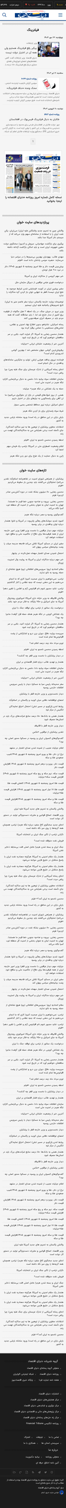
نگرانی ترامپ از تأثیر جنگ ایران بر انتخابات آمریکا (40, 834)
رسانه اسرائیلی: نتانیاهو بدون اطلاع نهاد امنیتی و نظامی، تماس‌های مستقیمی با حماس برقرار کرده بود (36, 326)
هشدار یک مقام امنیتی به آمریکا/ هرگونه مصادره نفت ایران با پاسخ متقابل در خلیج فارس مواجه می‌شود (33, 858)
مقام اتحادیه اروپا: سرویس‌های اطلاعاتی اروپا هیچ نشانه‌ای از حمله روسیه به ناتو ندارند (34, 571)
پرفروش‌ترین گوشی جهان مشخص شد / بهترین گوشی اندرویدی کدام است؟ (37, 352)
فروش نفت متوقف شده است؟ (48, 841)
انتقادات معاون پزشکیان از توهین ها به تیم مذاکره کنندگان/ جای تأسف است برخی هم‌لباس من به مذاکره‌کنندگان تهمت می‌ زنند (33, 430)
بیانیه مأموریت (33, 1457)
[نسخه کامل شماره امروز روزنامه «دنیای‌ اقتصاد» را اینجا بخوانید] (33, 172)
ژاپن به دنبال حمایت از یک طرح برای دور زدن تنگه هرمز (36, 456)
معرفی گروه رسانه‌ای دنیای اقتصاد (43, 1368)
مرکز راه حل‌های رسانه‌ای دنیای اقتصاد (41, 1417)
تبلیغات (39, 1437)
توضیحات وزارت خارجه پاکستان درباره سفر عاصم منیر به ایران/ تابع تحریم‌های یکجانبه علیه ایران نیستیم (34, 303)
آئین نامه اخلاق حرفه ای (47, 1463)
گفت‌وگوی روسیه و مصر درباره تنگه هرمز (43, 514)
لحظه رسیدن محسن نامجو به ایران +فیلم (43, 440)
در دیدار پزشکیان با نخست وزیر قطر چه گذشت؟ (40, 656)
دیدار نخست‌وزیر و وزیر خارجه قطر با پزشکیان (41, 694)
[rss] (33, 1472)
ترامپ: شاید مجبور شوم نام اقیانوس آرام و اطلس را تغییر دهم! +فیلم (33, 590)
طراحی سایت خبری (52, 1492)
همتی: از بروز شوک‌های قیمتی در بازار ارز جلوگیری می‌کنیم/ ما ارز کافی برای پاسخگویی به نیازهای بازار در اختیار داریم (34, 396)
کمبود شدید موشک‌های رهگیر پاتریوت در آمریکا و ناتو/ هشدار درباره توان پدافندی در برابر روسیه (33, 522)
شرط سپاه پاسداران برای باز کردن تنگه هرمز (43, 411)
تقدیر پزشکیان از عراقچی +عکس (47, 732)
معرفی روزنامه (52, 1457)
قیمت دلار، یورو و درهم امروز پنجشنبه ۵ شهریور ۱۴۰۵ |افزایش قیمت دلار (33, 765)
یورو (44, 4)
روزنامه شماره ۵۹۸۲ (51, 114)
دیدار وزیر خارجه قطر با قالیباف (48, 726)
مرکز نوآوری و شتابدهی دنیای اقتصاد (41, 1405)
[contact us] (20, 1472)
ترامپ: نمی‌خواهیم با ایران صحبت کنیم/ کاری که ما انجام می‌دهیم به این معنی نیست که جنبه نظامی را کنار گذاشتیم (35, 580)
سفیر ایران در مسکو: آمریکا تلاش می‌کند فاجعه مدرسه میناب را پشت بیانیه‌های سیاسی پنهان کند (33, 545)
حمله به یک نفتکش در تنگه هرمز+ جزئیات (43, 389)
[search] (4, 15)
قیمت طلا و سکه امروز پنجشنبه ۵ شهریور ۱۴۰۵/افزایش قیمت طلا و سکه (34, 801)
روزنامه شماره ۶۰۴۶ (29, 78)
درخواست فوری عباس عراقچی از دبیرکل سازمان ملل (39, 282)
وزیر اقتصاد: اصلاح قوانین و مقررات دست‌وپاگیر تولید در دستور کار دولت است (33, 817)
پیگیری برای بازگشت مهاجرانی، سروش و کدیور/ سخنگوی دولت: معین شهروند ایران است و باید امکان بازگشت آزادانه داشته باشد (33, 247)
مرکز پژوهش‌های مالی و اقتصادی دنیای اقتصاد (36, 1411)
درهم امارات (9, 4)
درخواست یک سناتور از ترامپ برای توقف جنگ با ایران (37, 608)
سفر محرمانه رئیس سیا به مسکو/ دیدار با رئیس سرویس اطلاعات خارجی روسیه (36, 686)
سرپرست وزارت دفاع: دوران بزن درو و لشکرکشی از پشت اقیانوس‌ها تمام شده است (36, 635)
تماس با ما (54, 1437)
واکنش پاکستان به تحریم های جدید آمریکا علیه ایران (38, 809)
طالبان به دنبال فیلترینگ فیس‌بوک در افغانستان (34, 119)
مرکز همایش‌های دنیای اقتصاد (44, 1399)
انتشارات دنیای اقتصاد (49, 1394)
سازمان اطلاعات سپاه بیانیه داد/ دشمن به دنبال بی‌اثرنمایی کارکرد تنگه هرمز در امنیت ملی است (33, 381)
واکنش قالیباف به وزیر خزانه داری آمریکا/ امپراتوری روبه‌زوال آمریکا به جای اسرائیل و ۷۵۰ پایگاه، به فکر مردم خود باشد (35, 600)
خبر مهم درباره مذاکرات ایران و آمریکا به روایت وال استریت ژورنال (35, 561)
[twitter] (45, 1472)
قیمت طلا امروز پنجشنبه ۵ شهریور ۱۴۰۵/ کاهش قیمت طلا (35, 783)
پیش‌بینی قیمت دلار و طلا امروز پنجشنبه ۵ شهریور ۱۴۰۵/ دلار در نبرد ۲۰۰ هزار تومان (34, 268)
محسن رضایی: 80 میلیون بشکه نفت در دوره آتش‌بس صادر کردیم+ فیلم (34, 929)
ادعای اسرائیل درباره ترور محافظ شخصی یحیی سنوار (38, 405)
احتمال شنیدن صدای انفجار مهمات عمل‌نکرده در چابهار (37, 553)
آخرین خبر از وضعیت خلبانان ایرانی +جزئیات (42, 344)
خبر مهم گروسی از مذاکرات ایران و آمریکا (44, 276)
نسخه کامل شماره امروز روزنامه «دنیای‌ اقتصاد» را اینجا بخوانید (33, 199)
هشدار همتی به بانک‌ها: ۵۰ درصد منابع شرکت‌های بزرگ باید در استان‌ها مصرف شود (33, 717)
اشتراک (27, 1437)
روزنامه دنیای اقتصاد (49, 1374)
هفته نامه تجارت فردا (49, 1380)
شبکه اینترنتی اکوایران (23, 1374)
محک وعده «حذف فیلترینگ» (22, 88)
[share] (26, 1472)
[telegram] (39, 1472)
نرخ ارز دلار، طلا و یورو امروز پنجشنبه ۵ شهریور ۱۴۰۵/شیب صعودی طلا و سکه (35, 756)
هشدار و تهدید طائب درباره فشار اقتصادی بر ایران (39, 662)
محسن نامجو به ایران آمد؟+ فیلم (47, 899)
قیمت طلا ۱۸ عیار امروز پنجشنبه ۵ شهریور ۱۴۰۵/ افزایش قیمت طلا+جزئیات (33, 791)
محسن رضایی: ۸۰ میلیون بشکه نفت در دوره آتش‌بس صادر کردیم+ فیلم (34, 493)
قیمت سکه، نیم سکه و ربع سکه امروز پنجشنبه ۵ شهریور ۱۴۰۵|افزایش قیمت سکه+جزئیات (33, 775)
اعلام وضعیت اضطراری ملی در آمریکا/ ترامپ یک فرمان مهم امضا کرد (35, 448)
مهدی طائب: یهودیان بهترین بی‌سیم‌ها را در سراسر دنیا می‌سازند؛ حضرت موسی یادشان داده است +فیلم (37, 258)
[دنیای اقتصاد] (32, 15)
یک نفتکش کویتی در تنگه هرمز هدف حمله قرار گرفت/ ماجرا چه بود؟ (34, 616)
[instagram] (51, 1472)
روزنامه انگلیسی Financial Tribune (42, 1423)
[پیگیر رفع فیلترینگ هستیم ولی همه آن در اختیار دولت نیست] (48, 49)
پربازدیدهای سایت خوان (33, 222)
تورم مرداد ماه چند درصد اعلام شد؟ (46, 643)
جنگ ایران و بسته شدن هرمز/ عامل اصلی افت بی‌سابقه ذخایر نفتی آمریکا (34, 848)
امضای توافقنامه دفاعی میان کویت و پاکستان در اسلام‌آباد (36, 700)
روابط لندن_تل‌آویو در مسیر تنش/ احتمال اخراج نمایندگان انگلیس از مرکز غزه (36, 708)
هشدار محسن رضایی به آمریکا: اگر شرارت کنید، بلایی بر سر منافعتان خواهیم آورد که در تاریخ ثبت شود (35, 336)
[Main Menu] (60, 15)
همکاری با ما (30, 1443)
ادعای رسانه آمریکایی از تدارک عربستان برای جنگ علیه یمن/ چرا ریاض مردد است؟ (34, 371)
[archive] (14, 1472)
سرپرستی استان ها (50, 1443)
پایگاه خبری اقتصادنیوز (22, 1380)
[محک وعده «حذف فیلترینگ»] (48, 84)
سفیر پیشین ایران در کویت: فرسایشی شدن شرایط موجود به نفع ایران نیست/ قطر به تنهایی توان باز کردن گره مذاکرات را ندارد (34, 292)
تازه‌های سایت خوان (33, 470)
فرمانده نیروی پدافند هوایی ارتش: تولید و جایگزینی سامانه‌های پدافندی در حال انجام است (33, 361)
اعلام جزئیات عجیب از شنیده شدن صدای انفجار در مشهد (36, 748)
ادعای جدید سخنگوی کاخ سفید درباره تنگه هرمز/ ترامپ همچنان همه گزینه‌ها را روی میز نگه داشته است (33, 826)
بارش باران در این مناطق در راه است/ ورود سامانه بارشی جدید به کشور (33, 419)
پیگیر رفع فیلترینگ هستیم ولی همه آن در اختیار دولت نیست (20, 50)
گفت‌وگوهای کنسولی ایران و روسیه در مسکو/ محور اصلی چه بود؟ (34, 740)
